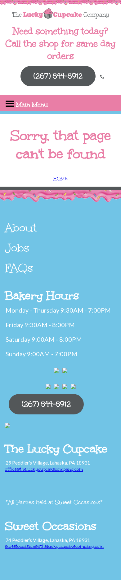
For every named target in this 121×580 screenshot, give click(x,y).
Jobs (17, 247)
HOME (60, 179)
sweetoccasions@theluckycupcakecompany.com (54, 546)
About (21, 227)
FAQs (19, 268)
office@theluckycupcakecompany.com (44, 469)
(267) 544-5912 (58, 75)
